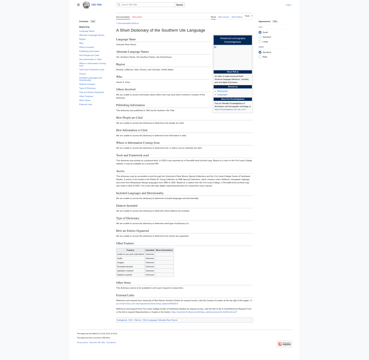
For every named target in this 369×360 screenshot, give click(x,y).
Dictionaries (222, 91)
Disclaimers (111, 343)
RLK (131, 320)
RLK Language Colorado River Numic (160, 320)
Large (265, 41)
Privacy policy (82, 343)
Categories (122, 320)
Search (179, 5)
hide (93, 21)
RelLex (138, 320)
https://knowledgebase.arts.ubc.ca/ (229, 109)
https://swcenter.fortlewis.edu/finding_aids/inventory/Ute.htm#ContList (203, 312)
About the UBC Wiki (97, 343)
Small (265, 32)
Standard (267, 37)
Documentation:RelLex (128, 23)
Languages (222, 94)
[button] (78, 4)
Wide (265, 57)
